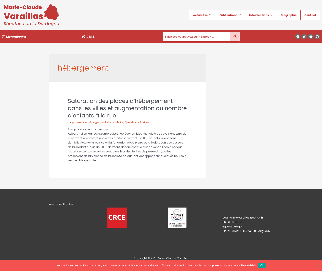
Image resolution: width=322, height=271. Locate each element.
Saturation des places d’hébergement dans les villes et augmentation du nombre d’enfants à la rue (127, 108)
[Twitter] (304, 36)
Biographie (289, 15)
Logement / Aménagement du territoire (96, 122)
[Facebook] (298, 36)
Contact (310, 15)
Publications (228, 15)
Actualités (200, 15)
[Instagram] (317, 36)
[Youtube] (311, 36)
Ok (262, 265)
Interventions (259, 15)
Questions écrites (137, 122)
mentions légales (61, 204)
